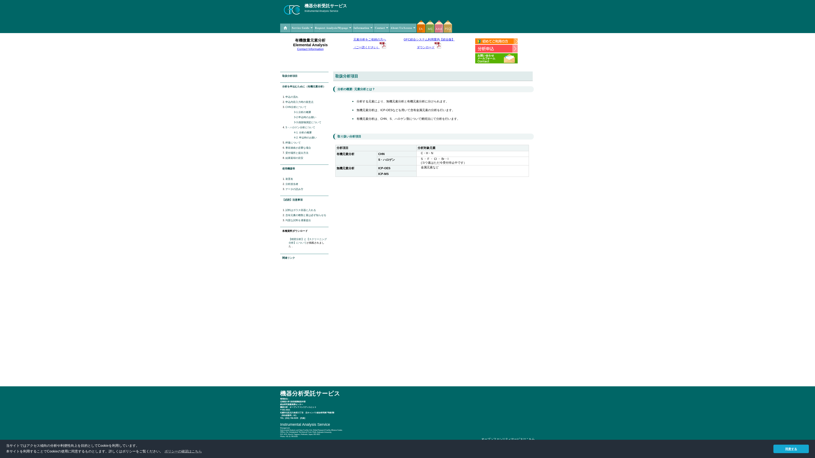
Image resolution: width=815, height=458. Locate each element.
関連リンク (288, 257)
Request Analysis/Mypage (331, 28)
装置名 (289, 178)
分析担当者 (291, 184)
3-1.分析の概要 (302, 112)
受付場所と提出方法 (296, 152)
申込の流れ (291, 96)
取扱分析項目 (290, 75)
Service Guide (300, 28)
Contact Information (310, 49)
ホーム (285, 28)
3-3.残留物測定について (307, 122)
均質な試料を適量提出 (298, 220)
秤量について (293, 142)
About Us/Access (401, 28)
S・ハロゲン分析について (300, 127)
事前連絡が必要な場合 (298, 147)
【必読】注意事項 (292, 199)
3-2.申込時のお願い (305, 117)
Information (361, 28)
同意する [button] (791, 449)
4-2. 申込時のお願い (305, 137)
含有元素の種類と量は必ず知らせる (305, 215)
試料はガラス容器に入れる (300, 210)
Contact (380, 28)
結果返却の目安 (294, 157)
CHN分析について (295, 107)
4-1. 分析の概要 (303, 132)
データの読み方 (294, 189)
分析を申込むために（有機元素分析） (304, 86)
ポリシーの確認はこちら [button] (183, 451)
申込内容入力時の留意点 (299, 102)
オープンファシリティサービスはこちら (508, 439)
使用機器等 (288, 168)
